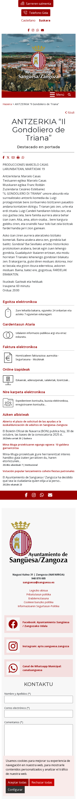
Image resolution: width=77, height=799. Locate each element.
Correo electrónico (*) (17, 708)
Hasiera (7, 104)
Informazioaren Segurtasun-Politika (38, 606)
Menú (60, 95)
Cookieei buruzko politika (38, 602)
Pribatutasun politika (38, 594)
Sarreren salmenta (38, 4)
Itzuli (70, 112)
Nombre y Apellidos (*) (17, 693)
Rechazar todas (42, 782)
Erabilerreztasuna (38, 598)
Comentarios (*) (13, 722)
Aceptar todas (17, 782)
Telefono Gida (38, 13)
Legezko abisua (38, 590)
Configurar (15, 790)
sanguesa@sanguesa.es (38, 582)
